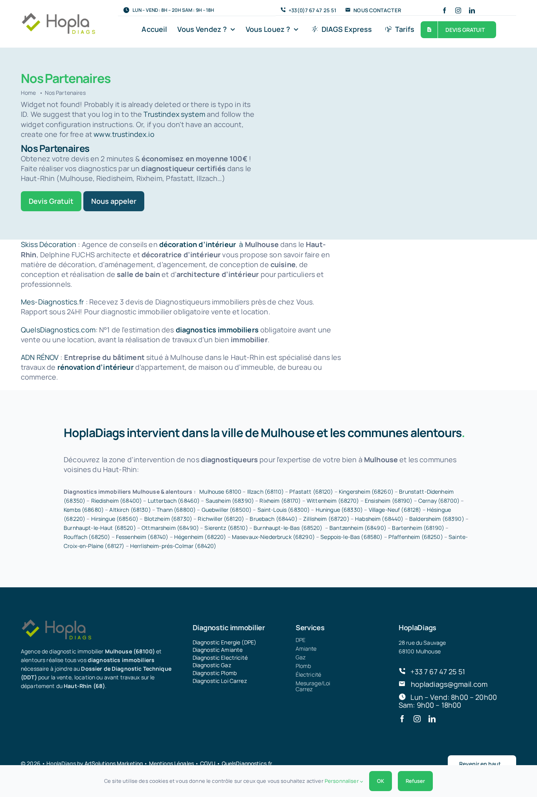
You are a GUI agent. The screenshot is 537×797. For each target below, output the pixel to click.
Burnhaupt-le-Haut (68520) (100, 527)
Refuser (415, 780)
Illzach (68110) (265, 491)
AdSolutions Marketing (114, 763)
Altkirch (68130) (130, 509)
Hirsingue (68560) (114, 518)
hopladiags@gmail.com (449, 684)
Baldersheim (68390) (436, 518)
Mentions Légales (171, 763)
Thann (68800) (176, 509)
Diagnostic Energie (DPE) (224, 642)
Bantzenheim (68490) (357, 527)
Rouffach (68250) (87, 537)
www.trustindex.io (124, 134)
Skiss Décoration (48, 244)
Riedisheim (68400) (116, 500)
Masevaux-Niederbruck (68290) (273, 537)
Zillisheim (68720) (326, 518)
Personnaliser (342, 780)
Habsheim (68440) (379, 518)
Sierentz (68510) (226, 527)
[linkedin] (472, 10)
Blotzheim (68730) (168, 518)
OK (380, 780)
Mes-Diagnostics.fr (52, 301)
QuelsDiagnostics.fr (247, 763)
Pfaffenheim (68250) (415, 537)
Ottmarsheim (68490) (170, 527)
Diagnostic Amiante (218, 649)
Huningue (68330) (339, 509)
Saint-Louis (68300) (283, 509)
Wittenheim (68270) (333, 500)
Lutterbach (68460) (174, 500)
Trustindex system (174, 114)
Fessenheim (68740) (142, 537)
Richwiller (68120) (221, 518)
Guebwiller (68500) (227, 509)
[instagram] (458, 10)
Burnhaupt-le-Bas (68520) (288, 527)
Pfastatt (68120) (311, 491)
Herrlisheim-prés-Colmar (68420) (173, 546)
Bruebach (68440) (273, 518)
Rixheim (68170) (280, 500)
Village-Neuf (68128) (395, 509)
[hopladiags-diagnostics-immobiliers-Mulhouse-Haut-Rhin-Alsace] (58, 15)
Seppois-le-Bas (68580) (351, 537)
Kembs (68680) (84, 509)
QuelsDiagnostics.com (58, 329)
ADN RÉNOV (40, 357)
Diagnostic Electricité (220, 657)
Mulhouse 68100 (220, 491)
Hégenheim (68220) (200, 537)
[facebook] (444, 10)
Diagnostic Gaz (212, 665)
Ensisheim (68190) (388, 500)
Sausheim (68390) (230, 500)
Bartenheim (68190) (418, 527)
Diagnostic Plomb (215, 673)
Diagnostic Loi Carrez (220, 680)
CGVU (208, 763)
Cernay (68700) (439, 500)
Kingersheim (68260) (366, 491)
